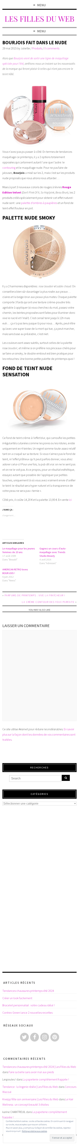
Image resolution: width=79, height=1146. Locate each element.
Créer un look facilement (17, 998)
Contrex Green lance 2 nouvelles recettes (27, 1012)
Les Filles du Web (39, 18)
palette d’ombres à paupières (39, 203)
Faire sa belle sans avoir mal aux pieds (31, 1072)
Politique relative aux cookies (34, 1131)
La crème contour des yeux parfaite (48, 602)
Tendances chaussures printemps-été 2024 (28, 991)
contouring (8, 167)
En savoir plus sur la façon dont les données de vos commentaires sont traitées (38, 734)
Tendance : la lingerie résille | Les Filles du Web (30, 1087)
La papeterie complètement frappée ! (46, 1079)
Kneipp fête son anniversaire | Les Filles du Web (30, 1099)
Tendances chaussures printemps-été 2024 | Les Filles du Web (39, 1067)
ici (70, 500)
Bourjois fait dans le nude (34, 42)
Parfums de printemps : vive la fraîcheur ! (35, 595)
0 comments (51, 48)
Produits (37, 48)
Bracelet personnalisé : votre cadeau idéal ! (28, 1005)
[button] (39, 113)
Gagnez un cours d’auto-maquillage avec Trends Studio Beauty (53, 552)
